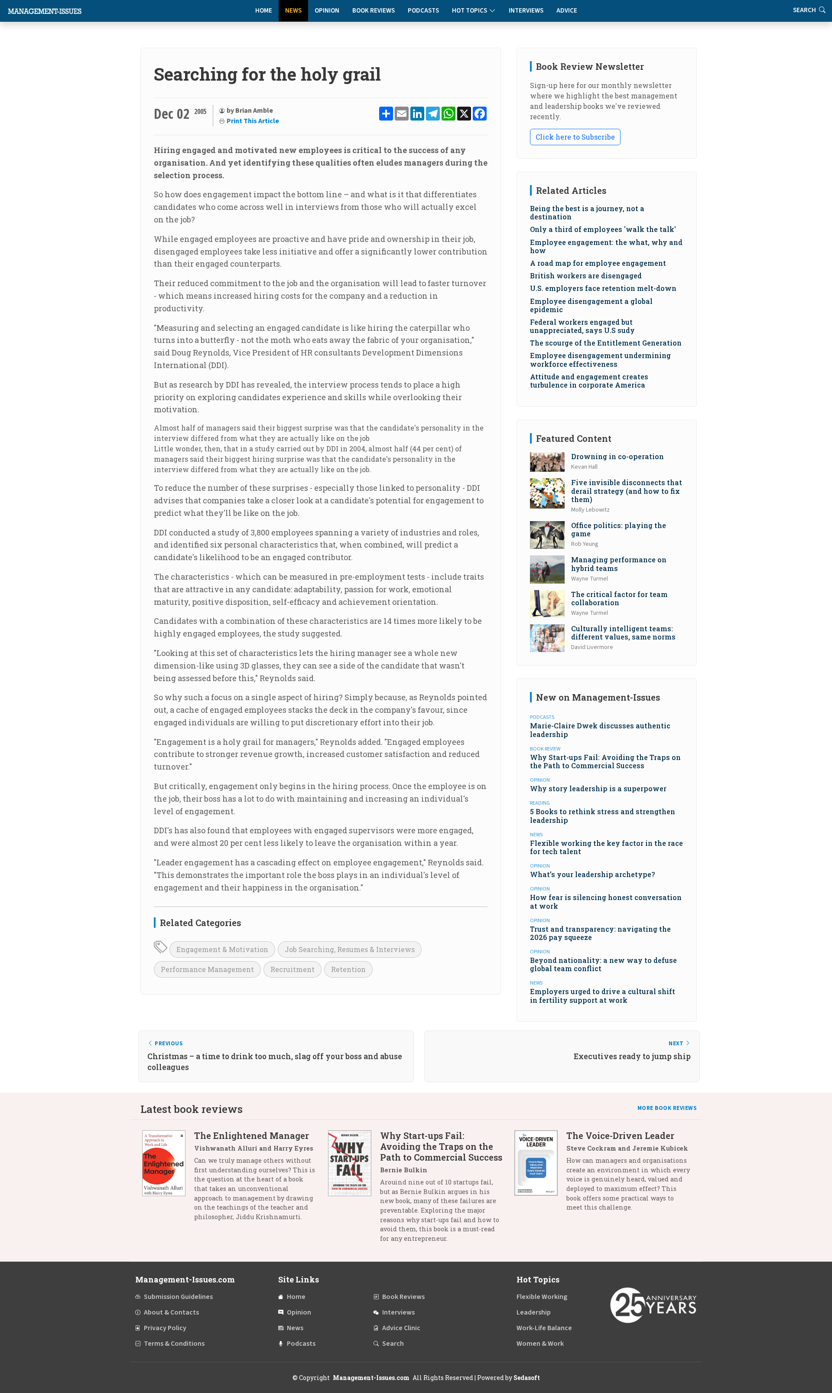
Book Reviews (373, 10)
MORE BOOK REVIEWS (667, 1108)
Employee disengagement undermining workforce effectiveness (600, 359)
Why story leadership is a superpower (598, 788)
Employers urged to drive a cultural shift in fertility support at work (602, 995)
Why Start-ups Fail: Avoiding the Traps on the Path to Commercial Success (605, 761)
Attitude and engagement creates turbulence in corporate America (589, 380)
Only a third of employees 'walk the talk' (603, 229)
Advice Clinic (401, 1327)
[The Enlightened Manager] (168, 1179)
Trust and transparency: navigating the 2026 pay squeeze (600, 933)
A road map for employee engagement (598, 263)
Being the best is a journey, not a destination (587, 212)
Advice (566, 10)
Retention (348, 969)
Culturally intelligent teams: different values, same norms (623, 632)
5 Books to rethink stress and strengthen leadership (602, 815)
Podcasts (423, 10)
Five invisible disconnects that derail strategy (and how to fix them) (626, 490)
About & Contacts (171, 1312)
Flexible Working (542, 1296)
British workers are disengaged (586, 275)
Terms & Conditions (174, 1343)
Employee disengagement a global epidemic (591, 305)
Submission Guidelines (178, 1296)
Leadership (534, 1312)
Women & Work (540, 1343)
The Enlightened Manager (251, 1135)
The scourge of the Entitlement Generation (606, 342)
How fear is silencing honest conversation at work (606, 901)
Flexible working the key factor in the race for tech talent (606, 847)
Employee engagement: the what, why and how (606, 246)
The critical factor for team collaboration (619, 598)
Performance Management (207, 969)
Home (263, 10)
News (293, 10)
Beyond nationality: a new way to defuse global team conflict (603, 964)
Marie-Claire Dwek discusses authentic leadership (600, 729)
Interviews (526, 10)
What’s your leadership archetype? (592, 874)
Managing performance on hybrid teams (618, 563)
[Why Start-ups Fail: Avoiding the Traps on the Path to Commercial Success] (354, 1190)
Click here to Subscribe (575, 136)
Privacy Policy (165, 1327)
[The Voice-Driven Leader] (540, 1174)
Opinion (327, 10)
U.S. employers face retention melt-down (603, 288)
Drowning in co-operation (617, 456)
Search (393, 1343)
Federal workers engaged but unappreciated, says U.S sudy (582, 326)
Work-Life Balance (544, 1327)
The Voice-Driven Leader (620, 1135)
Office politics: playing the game (618, 529)
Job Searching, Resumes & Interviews (350, 949)
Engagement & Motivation (222, 949)
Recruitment (292, 969)
